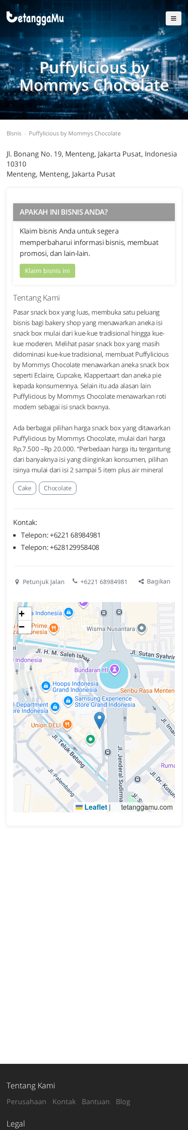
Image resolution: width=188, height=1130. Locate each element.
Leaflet (95, 807)
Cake (24, 488)
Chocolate (57, 488)
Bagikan (158, 581)
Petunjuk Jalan (43, 581)
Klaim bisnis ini (47, 270)
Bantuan (96, 1101)
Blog (123, 1101)
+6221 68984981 (104, 581)
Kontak (64, 1101)
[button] (99, 721)
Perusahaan (26, 1101)
